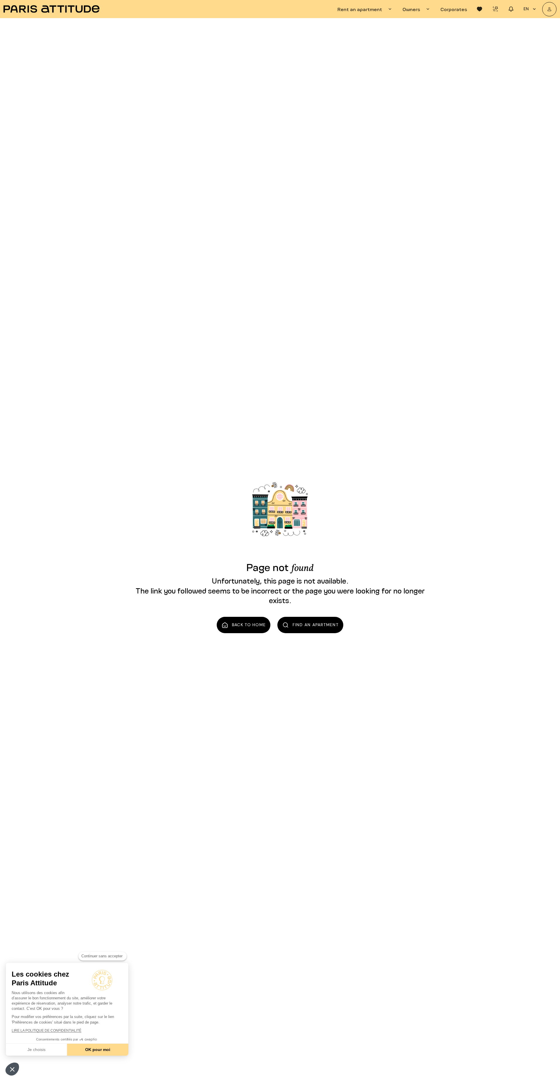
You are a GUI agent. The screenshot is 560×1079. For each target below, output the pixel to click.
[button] (12, 1069)
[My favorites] (479, 9)
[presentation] (365, 9)
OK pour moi (97, 1049)
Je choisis (36, 1049)
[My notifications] (511, 9)
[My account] (549, 9)
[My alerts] (495, 9)
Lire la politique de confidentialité (46, 1031)
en (526, 8)
